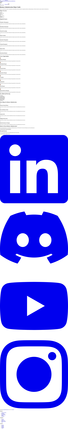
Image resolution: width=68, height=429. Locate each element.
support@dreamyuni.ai (6, 409)
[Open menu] (1, 3)
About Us (3, 419)
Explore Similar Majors (8, 129)
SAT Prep (3, 413)
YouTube (3, 426)
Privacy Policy (3, 420)
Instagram (3, 427)
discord (13, 409)
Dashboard (3, 416)
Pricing (2, 415)
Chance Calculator (4, 412)
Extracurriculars (4, 414)
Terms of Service (4, 421)
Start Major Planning (2, 129)
